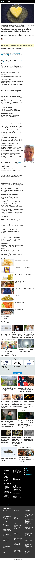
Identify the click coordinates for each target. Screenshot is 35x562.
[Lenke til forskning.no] (16, 1)
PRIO (26, 511)
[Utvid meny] (34, 1)
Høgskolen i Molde (6, 531)
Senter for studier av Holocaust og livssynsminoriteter (28, 522)
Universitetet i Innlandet (28, 540)
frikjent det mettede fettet (13, 59)
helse (2, 316)
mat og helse (7, 316)
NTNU (15, 517)
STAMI (26, 524)
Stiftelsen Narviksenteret (29, 527)
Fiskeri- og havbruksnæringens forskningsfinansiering (6, 522)
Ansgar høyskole (5, 510)
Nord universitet (16, 533)
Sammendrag (17, 255)
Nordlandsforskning (17, 534)
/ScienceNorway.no (29, 474)
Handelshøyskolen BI (6, 529)
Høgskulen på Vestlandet (7, 535)
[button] (1, 361)
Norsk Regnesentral (17, 545)
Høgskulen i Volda (6, 534)
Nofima (15, 532)
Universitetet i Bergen (28, 539)
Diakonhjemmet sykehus (7, 516)
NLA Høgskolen (16, 510)
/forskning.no (28, 470)
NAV (4, 547)
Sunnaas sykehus (27, 528)
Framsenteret (5, 526)
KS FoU (4, 540)
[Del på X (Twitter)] (3, 318)
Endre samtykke (7, 504)
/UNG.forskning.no (29, 472)
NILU (4, 552)
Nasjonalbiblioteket (17, 518)
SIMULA (26, 516)
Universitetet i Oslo (28, 541)
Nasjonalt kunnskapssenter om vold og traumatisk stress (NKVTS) (18, 521)
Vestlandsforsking (28, 548)
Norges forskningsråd (17, 539)
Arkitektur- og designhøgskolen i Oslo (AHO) (6, 512)
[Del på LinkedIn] (4, 318)
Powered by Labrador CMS (17, 559)
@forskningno (28, 468)
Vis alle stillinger (17, 373)
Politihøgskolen (27, 510)
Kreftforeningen (5, 541)
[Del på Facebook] (1, 318)
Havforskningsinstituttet (7, 530)
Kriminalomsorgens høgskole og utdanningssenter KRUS (6, 544)
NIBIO (4, 548)
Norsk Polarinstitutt (17, 544)
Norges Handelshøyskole (18, 538)
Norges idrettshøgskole (17, 543)
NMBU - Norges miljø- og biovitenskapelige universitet (18, 512)
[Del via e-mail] (6, 318)
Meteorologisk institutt (6, 546)
